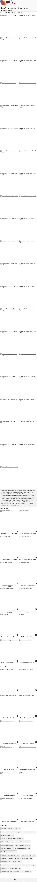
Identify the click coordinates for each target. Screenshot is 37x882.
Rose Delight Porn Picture (9, 692)
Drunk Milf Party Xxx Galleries (23, 842)
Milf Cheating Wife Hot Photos (22, 845)
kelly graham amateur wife (27, 494)
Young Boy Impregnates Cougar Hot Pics (9, 663)
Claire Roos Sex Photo (9, 795)
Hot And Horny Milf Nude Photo (22, 848)
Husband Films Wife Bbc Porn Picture (10, 855)
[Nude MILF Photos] (18, 3)
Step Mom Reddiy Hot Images (8, 851)
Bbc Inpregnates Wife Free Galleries (10, 871)
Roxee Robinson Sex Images (27, 769)
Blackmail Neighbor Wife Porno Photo (28, 611)
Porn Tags (13, 8)
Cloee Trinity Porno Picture (27, 821)
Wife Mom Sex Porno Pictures (28, 832)
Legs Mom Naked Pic (26, 871)
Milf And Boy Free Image (7, 858)
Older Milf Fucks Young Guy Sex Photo (10, 828)
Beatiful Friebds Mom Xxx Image (27, 559)
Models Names (7, 10)
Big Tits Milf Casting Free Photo (28, 533)
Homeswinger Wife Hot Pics (28, 855)
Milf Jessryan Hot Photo (7, 848)
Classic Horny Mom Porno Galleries (10, 865)
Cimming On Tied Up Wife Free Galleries (11, 861)
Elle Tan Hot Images (9, 769)
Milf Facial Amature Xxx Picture (9, 533)
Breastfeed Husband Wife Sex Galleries (9, 611)
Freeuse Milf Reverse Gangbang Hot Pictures (12, 838)
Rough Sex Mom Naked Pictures (9, 637)
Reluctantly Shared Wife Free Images (27, 663)
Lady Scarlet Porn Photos (27, 692)
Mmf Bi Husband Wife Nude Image (9, 586)
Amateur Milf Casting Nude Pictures (24, 858)
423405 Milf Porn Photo (7, 835)
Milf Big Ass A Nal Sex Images (28, 865)
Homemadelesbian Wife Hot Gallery (10, 832)
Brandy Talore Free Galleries (27, 717)
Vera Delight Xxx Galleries (9, 743)
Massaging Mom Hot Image (28, 585)
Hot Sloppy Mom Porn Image (9, 559)
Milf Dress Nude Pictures (27, 637)
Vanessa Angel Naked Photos (9, 821)
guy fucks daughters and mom (21, 492)
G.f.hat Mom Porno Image (7, 842)
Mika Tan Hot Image (28, 795)
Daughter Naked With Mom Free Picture (11, 868)
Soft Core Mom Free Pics (7, 845)
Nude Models (24, 8)
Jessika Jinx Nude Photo (27, 743)
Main (3, 8)
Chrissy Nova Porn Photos (9, 717)
